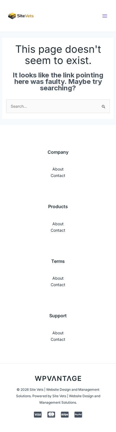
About (58, 169)
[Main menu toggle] (104, 16)
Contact (58, 175)
